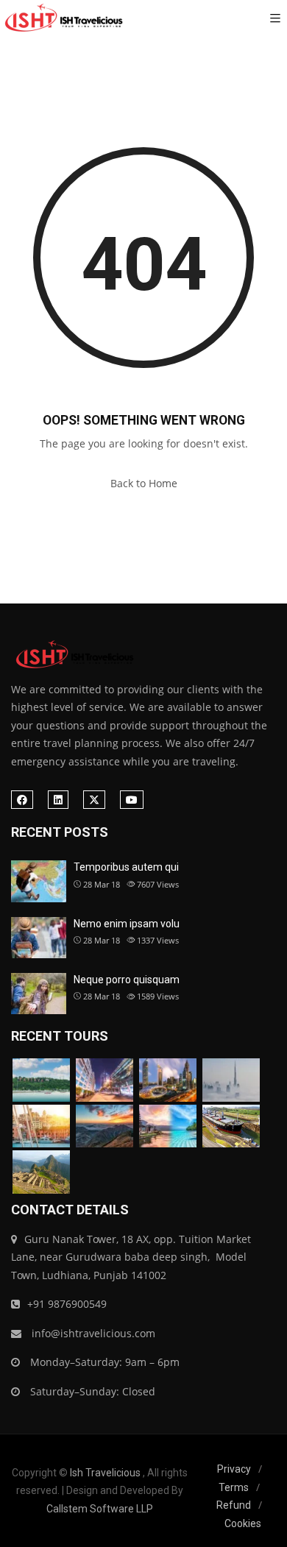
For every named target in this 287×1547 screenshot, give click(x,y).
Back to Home (143, 483)
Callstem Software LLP (99, 1509)
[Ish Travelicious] (62, 18)
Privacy (234, 1469)
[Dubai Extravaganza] (167, 1080)
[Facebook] (22, 799)
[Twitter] (94, 799)
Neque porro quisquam (127, 979)
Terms (234, 1487)
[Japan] (104, 1126)
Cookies (242, 1523)
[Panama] (231, 1126)
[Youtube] (132, 799)
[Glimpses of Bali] (167, 1126)
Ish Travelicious (105, 1473)
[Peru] (41, 1172)
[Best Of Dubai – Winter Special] (231, 1080)
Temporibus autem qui (126, 867)
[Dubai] (104, 1080)
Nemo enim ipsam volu (127, 924)
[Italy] (41, 1126)
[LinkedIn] (58, 799)
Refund (233, 1505)
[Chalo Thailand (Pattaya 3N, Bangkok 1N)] (41, 1080)
